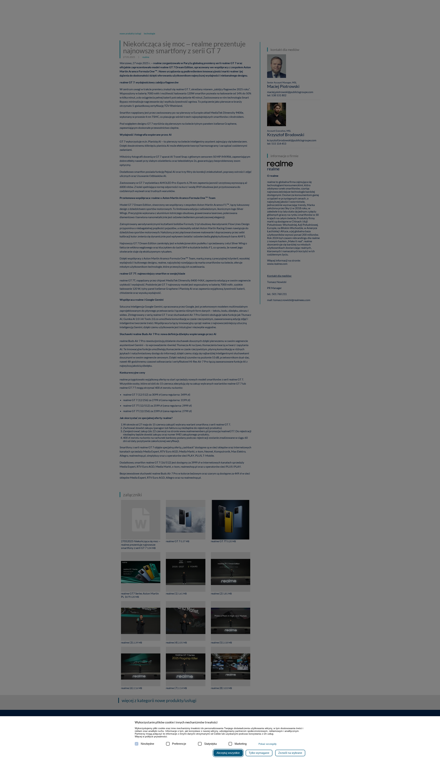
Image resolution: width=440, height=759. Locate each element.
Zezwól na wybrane (290, 752)
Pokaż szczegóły (267, 743)
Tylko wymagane (259, 752)
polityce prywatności (156, 736)
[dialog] (220, 379)
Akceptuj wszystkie (228, 752)
